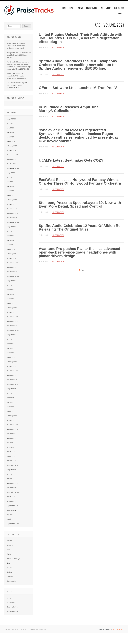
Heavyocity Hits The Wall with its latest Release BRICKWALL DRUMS (19, 55)
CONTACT (119, 13)
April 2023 (10, 299)
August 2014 (11, 510)
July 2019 (10, 443)
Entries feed (11, 602)
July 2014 (10, 515)
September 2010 (13, 524)
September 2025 (13, 168)
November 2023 (12, 267)
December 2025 (12, 155)
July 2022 (10, 339)
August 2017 (11, 470)
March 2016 (11, 497)
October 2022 (12, 326)
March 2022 (11, 357)
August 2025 (11, 173)
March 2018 (11, 456)
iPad (8, 550)
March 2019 (11, 452)
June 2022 (10, 344)
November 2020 (12, 429)
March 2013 (11, 519)
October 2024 (12, 218)
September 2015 (12, 506)
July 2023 (10, 285)
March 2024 (11, 249)
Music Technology (13, 559)
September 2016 (13, 492)
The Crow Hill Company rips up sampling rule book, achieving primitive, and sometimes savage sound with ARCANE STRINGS (19, 65)
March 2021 (11, 411)
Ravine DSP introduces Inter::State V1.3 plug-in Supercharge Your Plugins (16, 76)
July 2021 (10, 393)
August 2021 (11, 389)
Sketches (10, 577)
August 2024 (11, 227)
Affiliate (9, 541)
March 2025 (11, 195)
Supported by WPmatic (38, 629)
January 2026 (11, 150)
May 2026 (10, 132)
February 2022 (12, 362)
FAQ (101, 7)
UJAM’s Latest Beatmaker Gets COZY (71, 160)
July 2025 (10, 177)
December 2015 (12, 501)
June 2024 (10, 236)
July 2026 (10, 123)
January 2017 (11, 479)
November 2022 (12, 321)
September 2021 (12, 384)
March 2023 (11, 303)
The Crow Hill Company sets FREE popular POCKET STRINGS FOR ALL (17, 85)
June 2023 (10, 290)
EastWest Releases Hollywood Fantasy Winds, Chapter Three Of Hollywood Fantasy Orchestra (80, 181)
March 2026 (11, 141)
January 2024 (11, 258)
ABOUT (108, 7)
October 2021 (12, 380)
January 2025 (11, 204)
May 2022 (10, 348)
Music (9, 554)
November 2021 (12, 375)
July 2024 (10, 231)
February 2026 (12, 146)
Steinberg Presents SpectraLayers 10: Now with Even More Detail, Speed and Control (80, 204)
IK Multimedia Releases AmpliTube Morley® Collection (68, 109)
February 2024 (12, 254)
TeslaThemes (118, 629)
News (71, 7)
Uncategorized (12, 581)
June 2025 (10, 182)
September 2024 (13, 222)
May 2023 (10, 294)
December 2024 (12, 209)
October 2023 (12, 272)
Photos (9, 568)
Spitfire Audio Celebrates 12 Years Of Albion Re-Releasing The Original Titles (80, 227)
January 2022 (11, 366)
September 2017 (13, 465)
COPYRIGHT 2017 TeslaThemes (16, 629)
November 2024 (12, 213)
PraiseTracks (91, 7)
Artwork (9, 545)
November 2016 (12, 483)
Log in (9, 598)
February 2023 (12, 308)
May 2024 (10, 240)
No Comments (58, 48)
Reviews (79, 7)
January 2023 (11, 312)
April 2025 (10, 191)
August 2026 (11, 119)
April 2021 (10, 407)
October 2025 (12, 164)
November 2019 (12, 438)
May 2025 (10, 186)
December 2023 (12, 263)
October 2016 (12, 488)
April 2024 (10, 245)
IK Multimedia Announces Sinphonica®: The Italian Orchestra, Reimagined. (16, 45)
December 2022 (12, 317)
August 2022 (11, 335)
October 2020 (12, 434)
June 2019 (10, 447)
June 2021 (10, 398)
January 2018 (11, 461)
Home (64, 7)
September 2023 (13, 276)
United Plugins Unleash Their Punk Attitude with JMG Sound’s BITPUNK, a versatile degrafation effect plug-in (80, 38)
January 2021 (11, 420)
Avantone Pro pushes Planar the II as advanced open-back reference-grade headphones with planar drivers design (79, 252)
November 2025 (12, 159)
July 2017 (10, 474)
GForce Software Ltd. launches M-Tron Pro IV (78, 88)
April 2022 (10, 353)
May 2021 (10, 402)
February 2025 (12, 200)
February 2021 (12, 416)
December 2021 (12, 371)
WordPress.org (12, 611)
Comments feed (12, 607)
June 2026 (10, 128)
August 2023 (11, 281)
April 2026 (10, 137)
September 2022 (13, 330)
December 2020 (12, 425)
